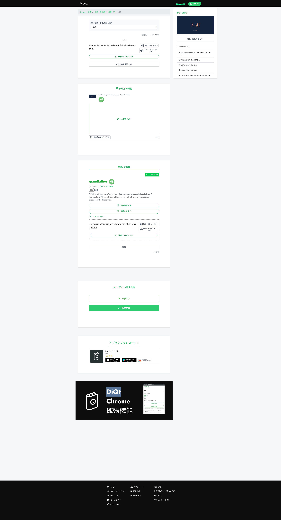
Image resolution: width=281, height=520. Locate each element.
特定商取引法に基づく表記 (164, 491)
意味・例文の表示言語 (103, 23)
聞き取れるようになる (125, 56)
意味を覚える (126, 205)
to (119, 45)
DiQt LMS (114, 495)
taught (107, 45)
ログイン (196, 4)
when (126, 45)
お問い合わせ (115, 504)
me (111, 45)
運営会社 (157, 487)
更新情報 (136, 491)
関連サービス (136, 495)
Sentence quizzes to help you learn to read (114, 95)
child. (91, 49)
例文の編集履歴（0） (124, 64)
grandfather (98, 45)
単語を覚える (126, 211)
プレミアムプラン (117, 491)
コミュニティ (115, 500)
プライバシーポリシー (163, 500)
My (90, 45)
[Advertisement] (124, 450)
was (132, 45)
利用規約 (157, 495)
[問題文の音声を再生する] (101, 99)
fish (122, 45)
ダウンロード (139, 487)
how (115, 45)
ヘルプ (112, 487)
